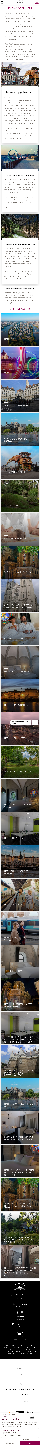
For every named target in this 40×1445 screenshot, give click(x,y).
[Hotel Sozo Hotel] (20, 1)
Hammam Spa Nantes (10, 1345)
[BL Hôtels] (20, 1339)
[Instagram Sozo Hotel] (22, 1312)
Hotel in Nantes (16, 1347)
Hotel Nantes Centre (26, 1353)
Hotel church (7, 1351)
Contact (21, 1307)
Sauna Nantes (29, 1351)
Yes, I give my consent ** (21, 1324)
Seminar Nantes (24, 1345)
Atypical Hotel (12, 1353)
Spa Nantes (18, 1351)
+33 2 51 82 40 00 (21, 1304)
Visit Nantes (28, 1347)
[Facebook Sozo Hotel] (17, 1312)
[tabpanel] (20, 74)
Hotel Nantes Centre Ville (10, 1349)
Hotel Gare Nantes (27, 1349)
